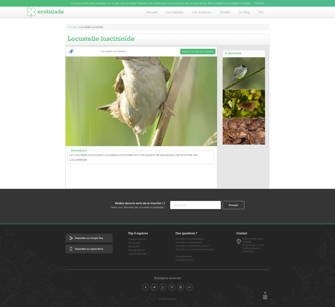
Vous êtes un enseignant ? (189, 242)
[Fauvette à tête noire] (244, 73)
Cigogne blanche (137, 239)
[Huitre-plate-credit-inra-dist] (244, 131)
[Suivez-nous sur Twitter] (154, 287)
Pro (261, 12)
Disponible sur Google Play (89, 238)
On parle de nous (184, 260)
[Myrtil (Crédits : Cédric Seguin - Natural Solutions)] (244, 103)
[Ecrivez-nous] (189, 287)
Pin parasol (133, 246)
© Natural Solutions (167, 299)
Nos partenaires (184, 256)
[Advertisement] (141, 174)
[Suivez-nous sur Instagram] (180, 287)
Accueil (151, 12)
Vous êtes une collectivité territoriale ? (195, 249)
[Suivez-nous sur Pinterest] (171, 287)
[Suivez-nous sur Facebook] (145, 287)
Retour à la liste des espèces (198, 51)
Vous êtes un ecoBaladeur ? (190, 239)
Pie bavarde (134, 242)
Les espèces (201, 12)
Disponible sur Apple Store (89, 249)
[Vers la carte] (238, 241)
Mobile (225, 12)
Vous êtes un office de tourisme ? (193, 246)
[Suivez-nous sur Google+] (163, 287)
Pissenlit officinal (136, 250)
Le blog (244, 12)
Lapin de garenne (137, 253)
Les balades (175, 12)
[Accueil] (45, 13)
